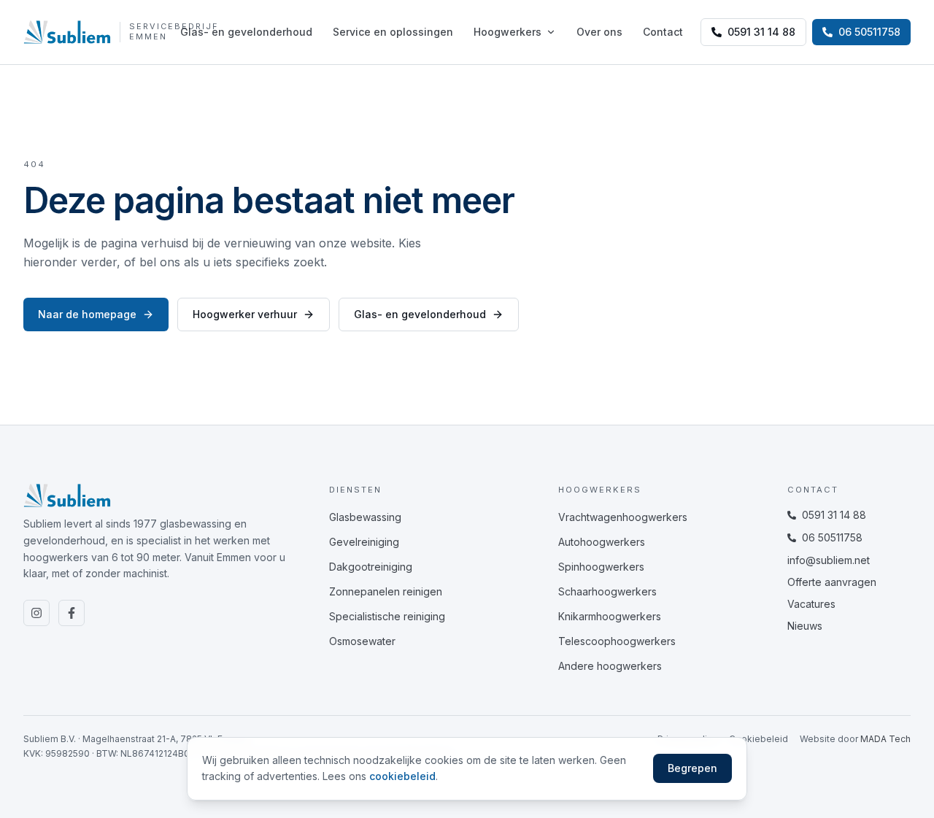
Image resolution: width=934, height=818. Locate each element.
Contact (663, 32)
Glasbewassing (365, 517)
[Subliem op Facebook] (71, 613)
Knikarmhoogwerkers (609, 616)
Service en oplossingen (393, 32)
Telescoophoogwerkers (617, 641)
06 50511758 (832, 537)
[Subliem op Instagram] (36, 613)
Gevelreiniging (364, 542)
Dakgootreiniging (370, 566)
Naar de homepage (87, 314)
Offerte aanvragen (831, 582)
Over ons (599, 32)
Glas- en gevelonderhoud (246, 32)
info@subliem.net (828, 560)
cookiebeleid (402, 776)
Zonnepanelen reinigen (385, 591)
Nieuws (804, 626)
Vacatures (811, 604)
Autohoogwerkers (601, 542)
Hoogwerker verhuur (245, 314)
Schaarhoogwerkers (607, 591)
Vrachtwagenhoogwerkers (622, 517)
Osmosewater (362, 641)
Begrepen (692, 768)
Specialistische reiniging (387, 616)
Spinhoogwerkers (601, 566)
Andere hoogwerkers (610, 666)
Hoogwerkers (507, 32)
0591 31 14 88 (761, 32)
